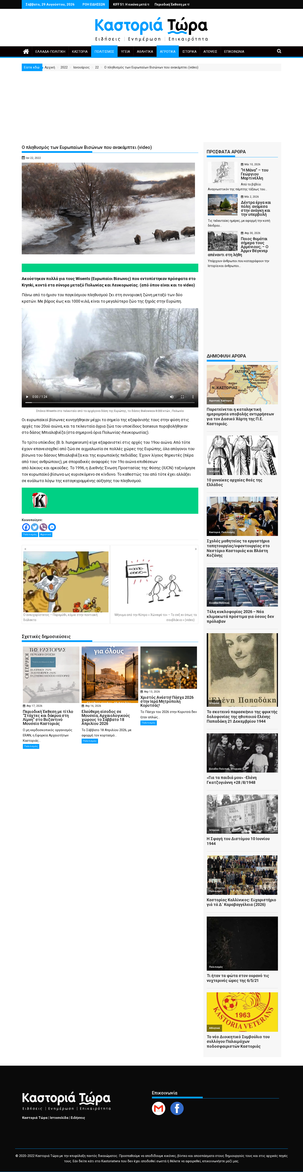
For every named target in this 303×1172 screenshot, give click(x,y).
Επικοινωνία (234, 52)
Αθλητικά (145, 52)
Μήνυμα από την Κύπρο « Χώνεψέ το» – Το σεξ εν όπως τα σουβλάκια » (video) (156, 617)
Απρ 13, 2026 (152, 691)
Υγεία (125, 52)
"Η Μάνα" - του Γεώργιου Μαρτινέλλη (175, 4)
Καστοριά (80, 52)
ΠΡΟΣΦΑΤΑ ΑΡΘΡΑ (226, 151)
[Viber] (43, 527)
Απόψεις (210, 52)
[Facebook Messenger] (52, 527)
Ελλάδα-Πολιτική (50, 52)
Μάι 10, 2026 (252, 164)
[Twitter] (35, 527)
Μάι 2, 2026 (251, 196)
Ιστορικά (189, 52)
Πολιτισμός (104, 52)
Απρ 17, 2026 (34, 705)
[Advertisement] (151, 104)
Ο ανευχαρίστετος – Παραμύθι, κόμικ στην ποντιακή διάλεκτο (60, 617)
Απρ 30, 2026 (252, 233)
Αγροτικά (167, 52)
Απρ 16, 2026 (93, 705)
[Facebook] (26, 527)
